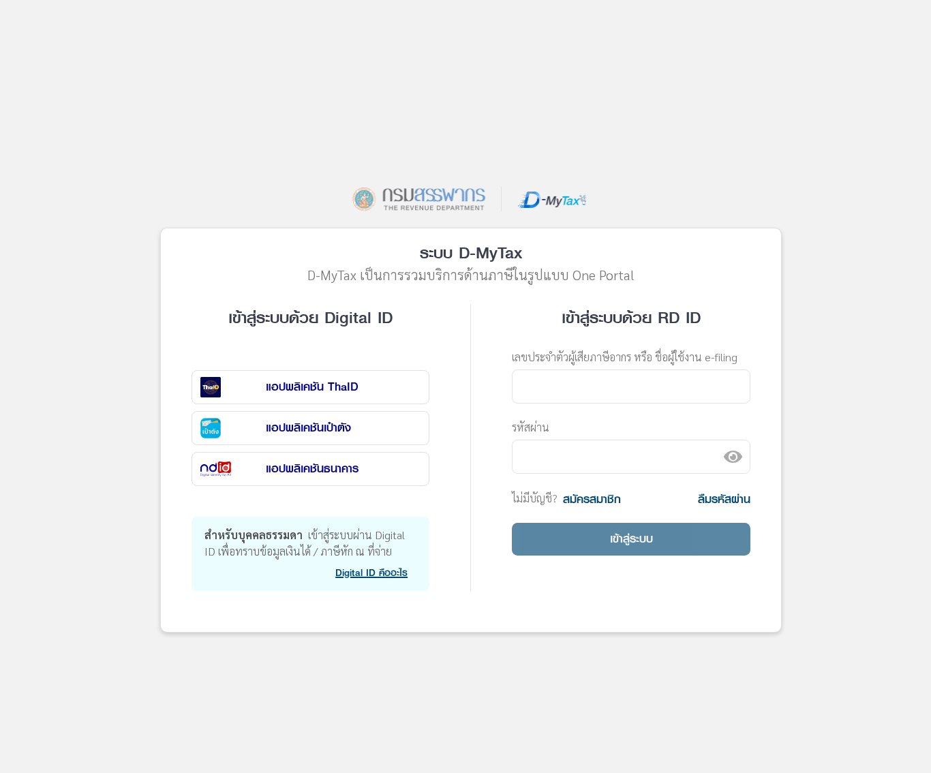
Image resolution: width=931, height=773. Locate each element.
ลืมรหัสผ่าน (724, 499)
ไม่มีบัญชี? (535, 498)
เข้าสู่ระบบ (631, 539)
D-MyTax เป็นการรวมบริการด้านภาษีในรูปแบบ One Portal (471, 274)
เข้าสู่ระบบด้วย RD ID (631, 318)
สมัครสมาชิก (592, 499)
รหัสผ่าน (530, 427)
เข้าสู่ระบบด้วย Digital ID (310, 318)
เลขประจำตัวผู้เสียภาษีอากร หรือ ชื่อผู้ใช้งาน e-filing (624, 357)
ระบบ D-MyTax (471, 253)
